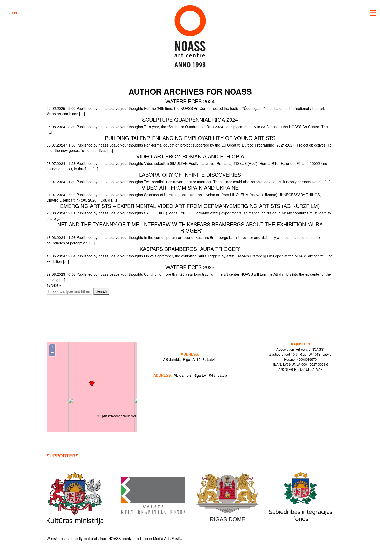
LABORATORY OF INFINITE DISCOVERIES (190, 174)
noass (103, 108)
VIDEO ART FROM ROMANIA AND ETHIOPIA (190, 156)
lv (8, 13)
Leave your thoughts (126, 108)
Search (101, 291)
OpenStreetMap (110, 416)
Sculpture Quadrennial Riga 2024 (190, 119)
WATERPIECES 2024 (190, 101)
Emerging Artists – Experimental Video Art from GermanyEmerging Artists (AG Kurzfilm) (190, 206)
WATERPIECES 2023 (190, 267)
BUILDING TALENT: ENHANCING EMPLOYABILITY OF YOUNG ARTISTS (190, 138)
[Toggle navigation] (373, 13)
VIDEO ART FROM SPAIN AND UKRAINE (190, 187)
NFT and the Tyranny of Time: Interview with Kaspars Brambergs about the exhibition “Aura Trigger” (190, 227)
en (14, 13)
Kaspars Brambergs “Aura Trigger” (190, 248)
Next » (56, 285)
